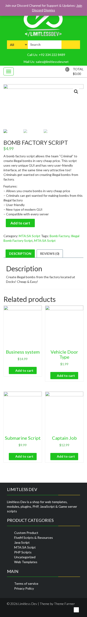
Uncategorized (24, 557)
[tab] (20, 253)
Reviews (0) (49, 253)
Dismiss (49, 10)
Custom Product (26, 533)
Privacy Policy (24, 588)
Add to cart (20, 223)
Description (20, 253)
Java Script (22, 542)
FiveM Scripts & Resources (33, 537)
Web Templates (25, 562)
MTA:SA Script (29, 236)
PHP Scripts (23, 552)
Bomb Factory (59, 236)
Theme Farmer (64, 604)
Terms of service (26, 583)
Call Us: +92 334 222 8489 (45, 55)
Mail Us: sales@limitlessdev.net (46, 62)
